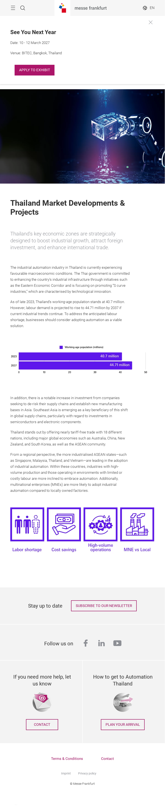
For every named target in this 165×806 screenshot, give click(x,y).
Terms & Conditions (67, 759)
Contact (42, 725)
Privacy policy (87, 773)
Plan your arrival (123, 725)
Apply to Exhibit (34, 70)
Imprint (66, 773)
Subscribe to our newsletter (104, 606)
